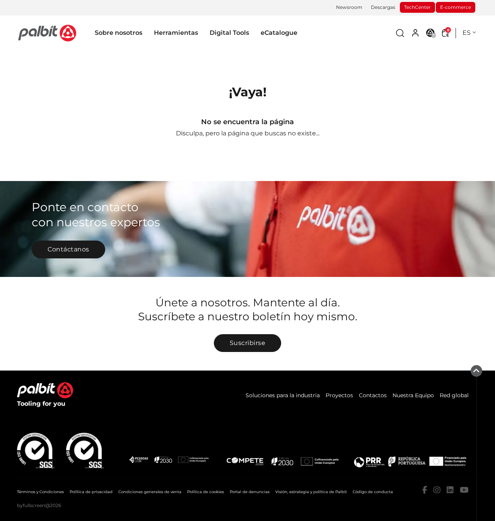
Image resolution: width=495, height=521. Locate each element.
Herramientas (176, 32)
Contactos (373, 395)
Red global (454, 395)
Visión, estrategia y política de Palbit (311, 491)
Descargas (383, 7)
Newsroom (349, 7)
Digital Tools (229, 32)
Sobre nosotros (118, 32)
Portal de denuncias (250, 491)
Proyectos (339, 395)
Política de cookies (205, 491)
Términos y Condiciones (40, 491)
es (467, 32)
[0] (47, 33)
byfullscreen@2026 (39, 505)
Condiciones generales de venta (149, 491)
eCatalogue (279, 32)
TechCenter (417, 7)
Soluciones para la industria (283, 395)
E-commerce (455, 7)
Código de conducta (373, 491)
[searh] (400, 33)
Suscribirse (248, 343)
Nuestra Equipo (413, 395)
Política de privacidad (91, 491)
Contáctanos (68, 249)
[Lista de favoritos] (430, 32)
